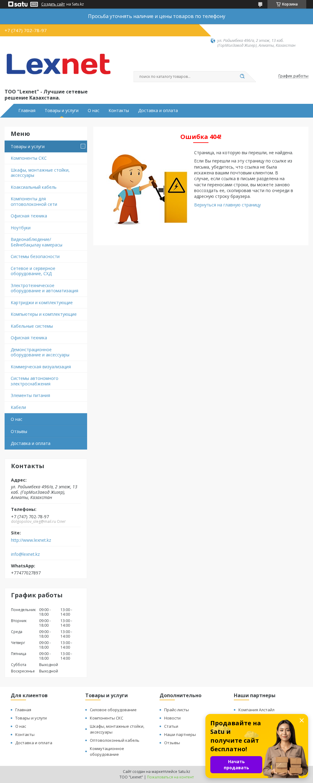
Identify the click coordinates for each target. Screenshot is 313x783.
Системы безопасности (35, 256)
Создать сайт (53, 4)
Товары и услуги (62, 110)
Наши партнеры (180, 734)
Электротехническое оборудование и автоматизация (44, 288)
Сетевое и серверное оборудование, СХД (33, 271)
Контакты (119, 110)
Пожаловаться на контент (170, 777)
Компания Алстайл (256, 709)
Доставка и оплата (158, 110)
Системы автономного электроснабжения (34, 381)
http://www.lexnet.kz (31, 540)
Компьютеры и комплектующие (44, 314)
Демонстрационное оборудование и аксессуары (40, 352)
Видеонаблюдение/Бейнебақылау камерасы (36, 242)
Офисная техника (29, 216)
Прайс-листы (176, 709)
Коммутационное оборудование (107, 751)
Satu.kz (184, 771)
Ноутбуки (21, 228)
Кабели (18, 407)
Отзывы (19, 431)
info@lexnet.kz (25, 554)
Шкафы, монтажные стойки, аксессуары (40, 172)
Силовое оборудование (113, 709)
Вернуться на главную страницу (227, 205)
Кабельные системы (32, 326)
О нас (93, 110)
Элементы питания (30, 395)
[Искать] (242, 76)
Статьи (171, 726)
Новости (172, 718)
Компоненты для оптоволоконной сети (34, 201)
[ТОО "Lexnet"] (58, 68)
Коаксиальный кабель (34, 187)
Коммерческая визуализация (41, 367)
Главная (26, 110)
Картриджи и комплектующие (42, 302)
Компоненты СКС (29, 158)
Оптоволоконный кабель (114, 740)
